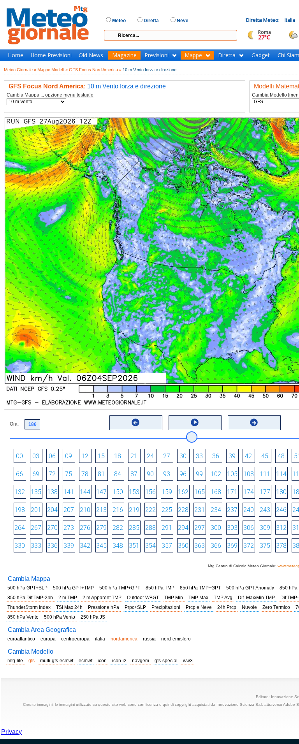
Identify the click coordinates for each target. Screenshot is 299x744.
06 (52, 456)
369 (232, 545)
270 (52, 527)
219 (134, 510)
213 (101, 510)
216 (118, 510)
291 (167, 527)
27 (166, 456)
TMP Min (173, 597)
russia (149, 639)
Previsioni (156, 55)
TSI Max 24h (69, 607)
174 (248, 492)
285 (134, 527)
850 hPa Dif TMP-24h (30, 597)
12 (84, 456)
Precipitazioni (165, 607)
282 (118, 527)
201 (36, 510)
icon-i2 (119, 660)
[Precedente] (135, 422)
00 (19, 456)
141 (68, 492)
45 (264, 456)
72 (52, 474)
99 (199, 474)
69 (35, 474)
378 (281, 545)
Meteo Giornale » (20, 69)
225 (167, 510)
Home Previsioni (51, 55)
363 (199, 545)
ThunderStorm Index (29, 607)
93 (166, 474)
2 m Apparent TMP (102, 597)
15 (101, 456)
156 (150, 492)
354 (150, 545)
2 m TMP (67, 597)
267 (36, 527)
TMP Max (198, 597)
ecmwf (85, 660)
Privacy (11, 731)
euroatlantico (21, 639)
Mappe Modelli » (52, 69)
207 (68, 510)
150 (118, 492)
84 (117, 474)
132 (19, 492)
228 (183, 510)
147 (101, 492)
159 (167, 492)
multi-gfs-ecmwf (56, 660)
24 (150, 456)
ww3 (188, 660)
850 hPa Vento (23, 617)
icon (102, 660)
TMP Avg (223, 597)
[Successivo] (254, 422)
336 (52, 545)
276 (85, 527)
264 (19, 527)
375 (265, 545)
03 (35, 456)
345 (101, 545)
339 (68, 545)
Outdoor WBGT (143, 597)
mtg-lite (15, 660)
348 (118, 545)
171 (232, 492)
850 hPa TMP (160, 588)
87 (133, 474)
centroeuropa (75, 639)
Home (15, 55)
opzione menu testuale (69, 95)
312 (281, 527)
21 (133, 456)
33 (199, 456)
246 (281, 510)
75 (68, 474)
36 (215, 456)
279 (101, 527)
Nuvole (249, 607)
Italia (290, 20)
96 (182, 474)
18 (117, 456)
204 (52, 510)
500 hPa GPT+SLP (27, 588)
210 (85, 510)
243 (265, 510)
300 (216, 527)
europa (48, 639)
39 (232, 456)
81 (101, 474)
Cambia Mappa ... (50, 95)
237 (232, 510)
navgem (140, 660)
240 (248, 510)
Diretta (227, 55)
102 (216, 474)
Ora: (14, 424)
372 (248, 545)
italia (100, 639)
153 (134, 492)
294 (183, 527)
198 (19, 510)
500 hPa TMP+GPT (119, 588)
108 (248, 474)
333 (36, 545)
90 (150, 474)
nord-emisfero (176, 639)
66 (19, 474)
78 (84, 474)
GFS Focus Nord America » (95, 69)
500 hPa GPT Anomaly (250, 588)
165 (199, 492)
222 (150, 510)
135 (36, 492)
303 (232, 527)
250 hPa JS (93, 617)
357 (167, 545)
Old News (91, 55)
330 (19, 545)
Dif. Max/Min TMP (256, 597)
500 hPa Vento (59, 617)
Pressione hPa (103, 607)
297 (199, 527)
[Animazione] (194, 422)
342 (85, 545)
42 (248, 456)
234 (216, 510)
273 (68, 527)
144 (85, 492)
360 (183, 545)
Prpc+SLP (135, 607)
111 (265, 474)
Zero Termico (276, 607)
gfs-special (166, 660)
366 (216, 545)
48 (281, 456)
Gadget (261, 55)
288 (150, 527)
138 (52, 492)
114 (281, 474)
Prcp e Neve (199, 607)
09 (68, 456)
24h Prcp (226, 607)
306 (248, 527)
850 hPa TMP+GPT (200, 588)
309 (265, 527)
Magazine (124, 55)
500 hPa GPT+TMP (73, 588)
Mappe (193, 55)
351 (134, 545)
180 (281, 492)
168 (216, 492)
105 (232, 474)
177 (265, 492)
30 (182, 456)
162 (183, 492)
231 (199, 510)
